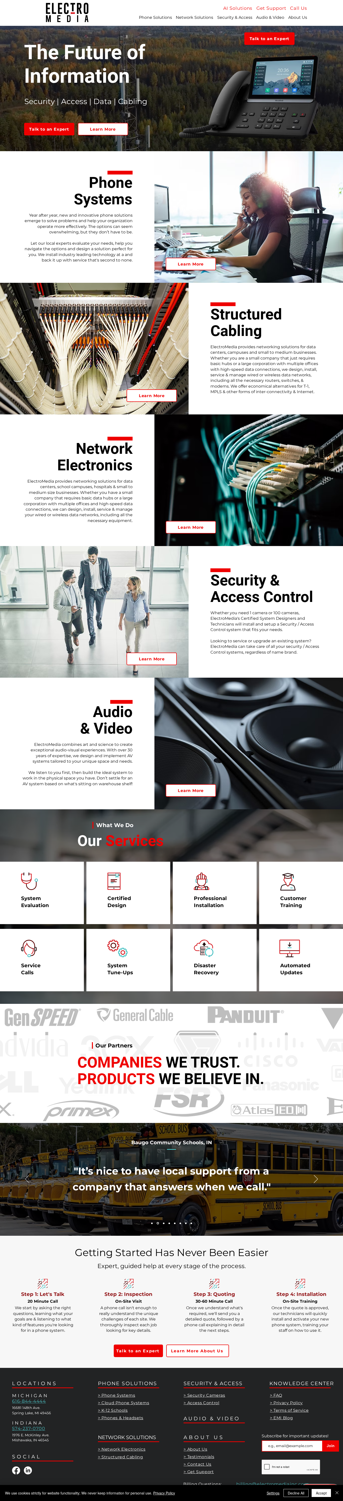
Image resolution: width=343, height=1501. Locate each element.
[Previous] (27, 1179)
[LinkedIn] (28, 1470)
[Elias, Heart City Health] (169, 1223)
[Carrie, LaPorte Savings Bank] (186, 1223)
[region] (42, 893)
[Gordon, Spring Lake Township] (180, 1223)
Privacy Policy (164, 1492)
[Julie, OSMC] (163, 1223)
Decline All (296, 1492)
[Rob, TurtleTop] (191, 1223)
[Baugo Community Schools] (157, 1223)
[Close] (337, 1493)
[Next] (316, 1179)
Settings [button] (273, 1492)
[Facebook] (16, 1470)
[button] (298, 8)
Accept (321, 1492)
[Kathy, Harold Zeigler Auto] (175, 1223)
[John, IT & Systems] (152, 1223)
